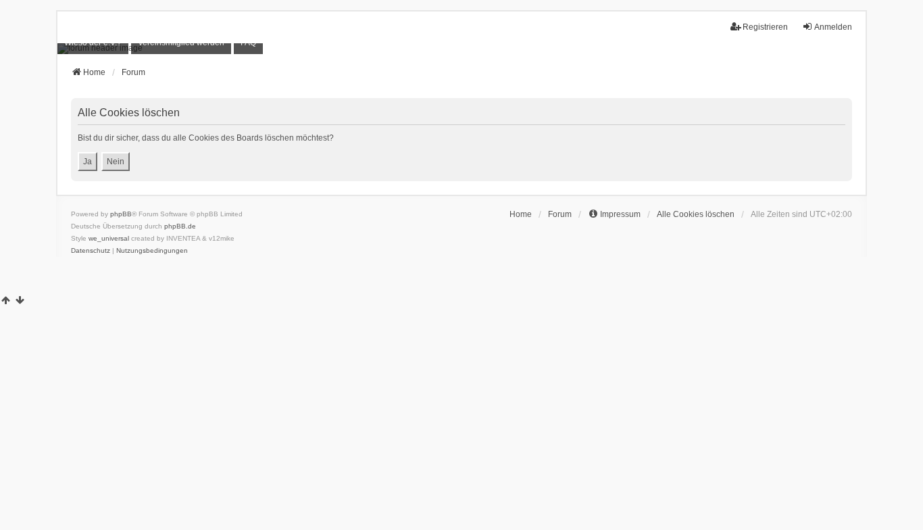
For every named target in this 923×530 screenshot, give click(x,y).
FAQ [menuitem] (248, 42)
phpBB (121, 214)
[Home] (461, 48)
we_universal (109, 238)
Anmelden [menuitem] (833, 27)
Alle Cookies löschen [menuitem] (695, 214)
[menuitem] (92, 43)
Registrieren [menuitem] (765, 27)
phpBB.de (180, 226)
